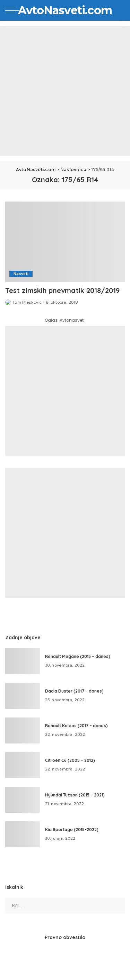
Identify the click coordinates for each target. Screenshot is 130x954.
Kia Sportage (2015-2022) (71, 829)
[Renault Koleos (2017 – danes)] (22, 730)
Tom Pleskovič (27, 302)
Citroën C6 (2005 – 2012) (70, 760)
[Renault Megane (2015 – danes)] (22, 661)
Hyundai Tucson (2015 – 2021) (75, 794)
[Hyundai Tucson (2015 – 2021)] (22, 800)
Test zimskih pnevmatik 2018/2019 (62, 290)
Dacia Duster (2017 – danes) (74, 691)
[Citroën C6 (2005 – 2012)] (22, 765)
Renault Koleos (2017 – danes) (76, 725)
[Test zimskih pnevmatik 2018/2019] (65, 242)
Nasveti (21, 273)
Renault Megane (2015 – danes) (77, 656)
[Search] (119, 10)
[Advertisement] (65, 91)
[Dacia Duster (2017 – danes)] (22, 696)
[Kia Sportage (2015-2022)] (22, 834)
